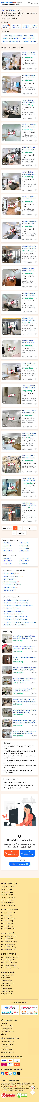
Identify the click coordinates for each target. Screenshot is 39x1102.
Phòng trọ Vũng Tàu (7, 903)
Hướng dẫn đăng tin (7, 1044)
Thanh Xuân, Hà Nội (29, 84)
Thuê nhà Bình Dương (8, 918)
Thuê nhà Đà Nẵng (7, 921)
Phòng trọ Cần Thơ (7, 895)
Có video (21, 47)
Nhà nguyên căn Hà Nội (11, 576)
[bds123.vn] (10, 1007)
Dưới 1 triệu (7, 543)
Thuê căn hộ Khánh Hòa (8, 950)
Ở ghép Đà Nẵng (6, 980)
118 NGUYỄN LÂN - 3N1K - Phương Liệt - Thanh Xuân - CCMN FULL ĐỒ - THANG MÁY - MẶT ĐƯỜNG (29, 479)
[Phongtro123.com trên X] (14, 1074)
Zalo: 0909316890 (28, 853)
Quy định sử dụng (7, 1029)
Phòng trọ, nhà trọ (9, 884)
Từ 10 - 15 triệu (8, 551)
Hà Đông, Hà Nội (29, 132)
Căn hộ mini (16, 26)
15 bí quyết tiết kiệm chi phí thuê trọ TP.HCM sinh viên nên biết (19, 762)
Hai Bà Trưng (25, 36)
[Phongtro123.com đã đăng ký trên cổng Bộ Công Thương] (8, 1095)
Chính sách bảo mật (7, 1031)
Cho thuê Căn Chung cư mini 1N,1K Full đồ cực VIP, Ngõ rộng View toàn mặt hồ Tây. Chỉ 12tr (29, 247)
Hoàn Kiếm (31, 36)
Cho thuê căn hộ (7, 933)
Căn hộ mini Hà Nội (10, 582)
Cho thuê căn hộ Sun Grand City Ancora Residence (20, 622)
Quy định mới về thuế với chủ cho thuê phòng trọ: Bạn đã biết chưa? (20, 767)
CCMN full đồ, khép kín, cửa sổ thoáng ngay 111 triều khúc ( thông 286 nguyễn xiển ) (29, 148)
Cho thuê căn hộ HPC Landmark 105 (15, 617)
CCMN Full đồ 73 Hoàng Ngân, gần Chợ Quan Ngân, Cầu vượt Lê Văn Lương (29, 101)
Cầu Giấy (12, 36)
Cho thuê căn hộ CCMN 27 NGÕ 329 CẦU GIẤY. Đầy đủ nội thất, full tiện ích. (29, 342)
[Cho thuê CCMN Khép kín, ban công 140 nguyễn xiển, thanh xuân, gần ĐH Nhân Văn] (11, 230)
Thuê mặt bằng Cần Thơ (8, 965)
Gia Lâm (18, 41)
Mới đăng (12, 47)
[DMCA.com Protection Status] (22, 1095)
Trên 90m (24, 564)
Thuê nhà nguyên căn (9, 910)
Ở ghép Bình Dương (7, 983)
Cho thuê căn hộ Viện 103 (12, 608)
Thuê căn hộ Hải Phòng (8, 947)
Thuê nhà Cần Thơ (7, 926)
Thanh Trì (33, 41)
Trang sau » (21, 533)
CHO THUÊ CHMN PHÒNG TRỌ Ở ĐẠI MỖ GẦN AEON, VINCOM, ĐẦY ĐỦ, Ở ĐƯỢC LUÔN (28, 504)
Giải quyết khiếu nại (7, 1052)
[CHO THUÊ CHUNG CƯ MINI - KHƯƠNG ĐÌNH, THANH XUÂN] (11, 395)
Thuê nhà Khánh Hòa (8, 929)
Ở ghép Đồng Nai (6, 988)
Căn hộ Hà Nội (8, 579)
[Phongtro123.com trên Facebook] (2, 1074)
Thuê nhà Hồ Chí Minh (8, 913)
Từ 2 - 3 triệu (7, 546)
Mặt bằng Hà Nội (9, 587)
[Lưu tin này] (35, 68)
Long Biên (12, 38)
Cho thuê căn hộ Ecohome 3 (13, 614)
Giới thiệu (4, 1023)
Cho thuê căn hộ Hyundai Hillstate (15, 625)
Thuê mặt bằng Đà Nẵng (9, 962)
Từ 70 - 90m (8, 564)
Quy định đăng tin (7, 1049)
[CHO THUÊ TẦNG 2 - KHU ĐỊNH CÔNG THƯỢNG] (11, 464)
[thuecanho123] (10, 1012)
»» (14, 533)
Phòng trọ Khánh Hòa (8, 905)
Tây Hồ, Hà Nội (28, 254)
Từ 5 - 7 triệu (7, 548)
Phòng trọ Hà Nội (9, 573)
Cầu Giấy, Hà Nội (29, 60)
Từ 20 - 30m (25, 558)
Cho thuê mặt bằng (8, 954)
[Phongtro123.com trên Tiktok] (18, 1074)
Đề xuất (4, 47)
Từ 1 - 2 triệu (24, 543)
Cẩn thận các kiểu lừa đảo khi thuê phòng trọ (18, 785)
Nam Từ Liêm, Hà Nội (29, 512)
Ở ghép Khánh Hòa (7, 994)
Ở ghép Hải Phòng (7, 991)
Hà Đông (19, 36)
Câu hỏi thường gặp (7, 1041)
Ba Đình (5, 36)
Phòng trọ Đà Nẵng (7, 892)
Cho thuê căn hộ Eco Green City (14, 611)
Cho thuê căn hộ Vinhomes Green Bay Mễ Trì (18, 605)
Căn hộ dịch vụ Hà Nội (11, 584)
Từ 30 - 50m (8, 561)
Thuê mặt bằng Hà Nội (8, 960)
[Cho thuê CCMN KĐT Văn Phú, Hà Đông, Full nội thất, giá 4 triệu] (11, 132)
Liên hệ (3, 1034)
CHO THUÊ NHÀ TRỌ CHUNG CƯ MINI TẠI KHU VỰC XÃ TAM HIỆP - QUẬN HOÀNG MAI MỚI (29, 434)
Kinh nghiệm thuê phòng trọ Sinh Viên (16, 788)
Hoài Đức (26, 41)
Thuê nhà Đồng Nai (7, 923)
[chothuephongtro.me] (29, 1012)
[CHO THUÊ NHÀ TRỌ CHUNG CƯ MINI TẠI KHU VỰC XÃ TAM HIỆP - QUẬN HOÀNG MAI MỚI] (11, 441)
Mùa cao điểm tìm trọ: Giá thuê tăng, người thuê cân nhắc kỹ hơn (19, 757)
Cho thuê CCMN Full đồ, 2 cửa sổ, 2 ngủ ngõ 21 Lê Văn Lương (29, 198)
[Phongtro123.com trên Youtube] (6, 1074)
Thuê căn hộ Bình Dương (9, 942)
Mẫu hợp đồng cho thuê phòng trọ (15, 782)
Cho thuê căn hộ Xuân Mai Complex (15, 619)
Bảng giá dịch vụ (6, 1047)
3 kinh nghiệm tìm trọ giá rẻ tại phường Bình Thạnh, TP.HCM (18, 771)
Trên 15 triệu (25, 551)
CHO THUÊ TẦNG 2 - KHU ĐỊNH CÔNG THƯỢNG (28, 457)
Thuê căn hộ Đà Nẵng (8, 944)
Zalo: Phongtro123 (20, 864)
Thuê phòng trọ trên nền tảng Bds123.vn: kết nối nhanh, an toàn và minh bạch (19, 752)
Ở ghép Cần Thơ (6, 986)
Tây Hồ (32, 38)
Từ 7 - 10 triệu (25, 548)
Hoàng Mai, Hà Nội (30, 441)
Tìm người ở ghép (8, 972)
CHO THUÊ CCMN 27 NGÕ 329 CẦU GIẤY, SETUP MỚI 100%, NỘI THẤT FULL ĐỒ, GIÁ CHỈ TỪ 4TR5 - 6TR (29, 412)
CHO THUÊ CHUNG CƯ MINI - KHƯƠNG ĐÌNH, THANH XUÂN (29, 387)
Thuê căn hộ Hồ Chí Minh (9, 936)
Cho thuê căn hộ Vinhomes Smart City (16, 603)
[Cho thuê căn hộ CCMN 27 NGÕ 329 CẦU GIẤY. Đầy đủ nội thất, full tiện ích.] (11, 348)
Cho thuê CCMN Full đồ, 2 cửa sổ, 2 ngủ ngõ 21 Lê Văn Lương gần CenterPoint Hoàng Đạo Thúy (29, 76)
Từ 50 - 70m (25, 561)
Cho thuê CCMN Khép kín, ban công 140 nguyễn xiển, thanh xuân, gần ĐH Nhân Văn (29, 222)
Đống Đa (12, 41)
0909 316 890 (13, 1087)
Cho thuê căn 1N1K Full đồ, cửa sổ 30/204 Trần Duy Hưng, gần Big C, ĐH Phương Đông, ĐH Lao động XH (29, 54)
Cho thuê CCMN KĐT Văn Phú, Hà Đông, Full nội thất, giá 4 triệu (29, 126)
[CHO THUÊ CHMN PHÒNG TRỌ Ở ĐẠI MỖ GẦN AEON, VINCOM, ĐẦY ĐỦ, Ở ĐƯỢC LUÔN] (11, 512)
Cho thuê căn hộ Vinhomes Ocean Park (16, 600)
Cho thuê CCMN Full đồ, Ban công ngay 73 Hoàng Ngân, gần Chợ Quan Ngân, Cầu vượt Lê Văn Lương (29, 294)
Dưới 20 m (7, 558)
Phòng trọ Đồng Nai (7, 900)
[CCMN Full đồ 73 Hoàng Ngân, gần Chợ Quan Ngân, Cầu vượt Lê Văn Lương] (11, 109)
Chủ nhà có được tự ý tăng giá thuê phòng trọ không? (19, 747)
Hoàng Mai (5, 38)
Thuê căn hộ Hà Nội (7, 939)
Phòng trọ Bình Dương (8, 897)
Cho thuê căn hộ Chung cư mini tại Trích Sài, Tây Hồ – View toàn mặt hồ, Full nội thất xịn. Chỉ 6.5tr (28, 319)
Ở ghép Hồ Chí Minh (7, 975)
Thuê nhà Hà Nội (6, 915)
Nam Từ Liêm (25, 38)
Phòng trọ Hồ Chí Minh (8, 887)
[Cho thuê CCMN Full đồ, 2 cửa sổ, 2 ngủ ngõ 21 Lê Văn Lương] (11, 206)
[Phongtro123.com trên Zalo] (10, 1074)
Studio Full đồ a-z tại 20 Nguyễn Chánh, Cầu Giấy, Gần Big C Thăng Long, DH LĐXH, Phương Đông (29, 364)
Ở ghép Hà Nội (8, 590)
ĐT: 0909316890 (12, 853)
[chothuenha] (29, 1007)
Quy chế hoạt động (7, 1026)
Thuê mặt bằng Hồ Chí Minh (10, 957)
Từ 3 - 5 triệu (24, 546)
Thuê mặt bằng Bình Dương (10, 968)
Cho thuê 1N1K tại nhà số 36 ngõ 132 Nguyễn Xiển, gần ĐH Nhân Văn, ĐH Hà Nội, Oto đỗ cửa (29, 270)
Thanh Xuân (5, 41)
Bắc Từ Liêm (18, 38)
